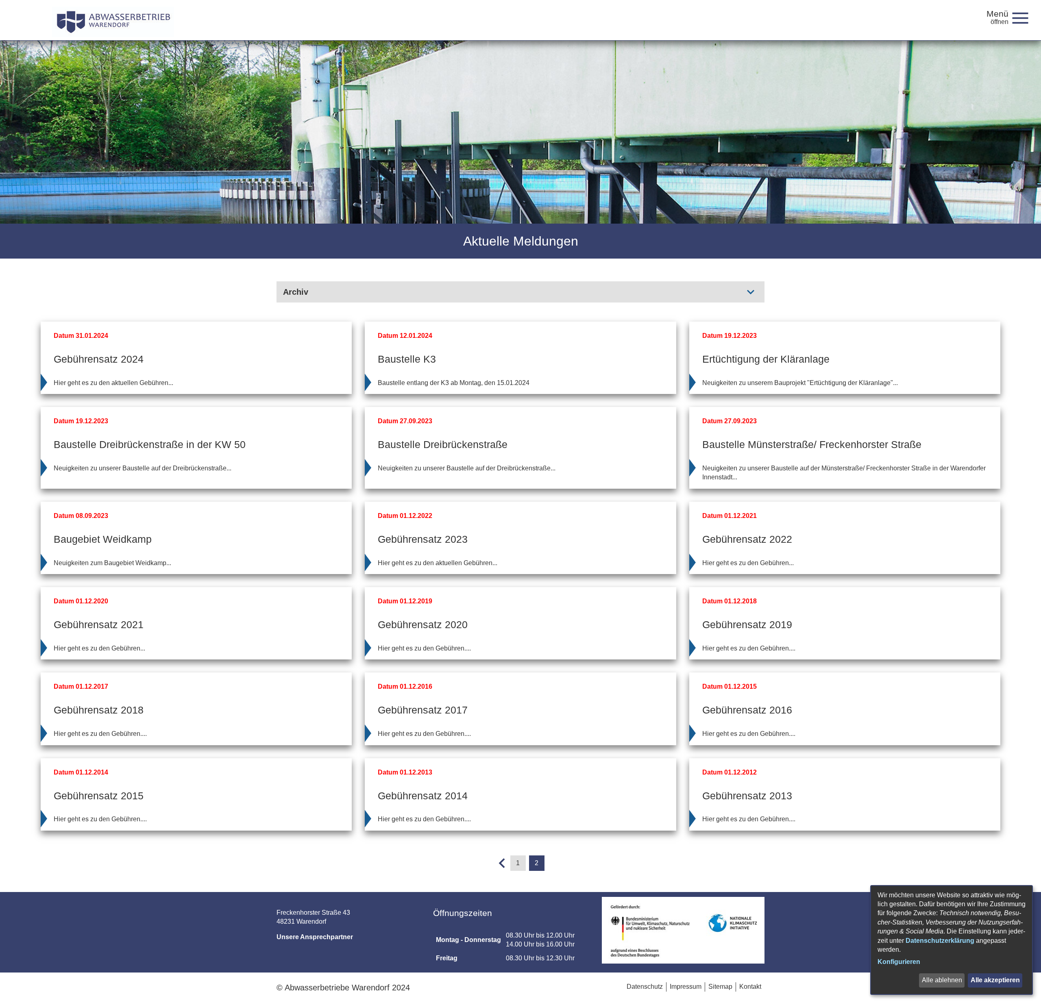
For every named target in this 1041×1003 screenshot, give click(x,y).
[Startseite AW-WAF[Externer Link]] (113, 20)
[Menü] (1023, 17)
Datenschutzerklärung (940, 940)
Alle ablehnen (942, 980)
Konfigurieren (899, 961)
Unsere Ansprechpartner (315, 936)
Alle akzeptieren (995, 980)
